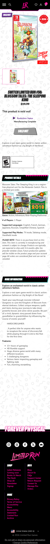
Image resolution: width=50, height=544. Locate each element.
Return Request (34, 480)
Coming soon (13, 472)
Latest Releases (14, 470)
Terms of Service (14, 502)
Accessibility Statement (12, 511)
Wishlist (36, 5)
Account (41, 5)
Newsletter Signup (12, 484)
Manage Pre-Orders (33, 487)
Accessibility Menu (12, 506)
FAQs (29, 475)
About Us (31, 472)
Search (10, 5)
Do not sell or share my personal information (25, 539)
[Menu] (4, 5)
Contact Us (32, 483)
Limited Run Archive (12, 516)
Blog (29, 470)
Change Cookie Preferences (25, 542)
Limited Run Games (25, 5)
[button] (6, 37)
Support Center (34, 478)
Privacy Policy (13, 499)
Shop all (11, 480)
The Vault (11, 478)
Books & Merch (14, 475)
